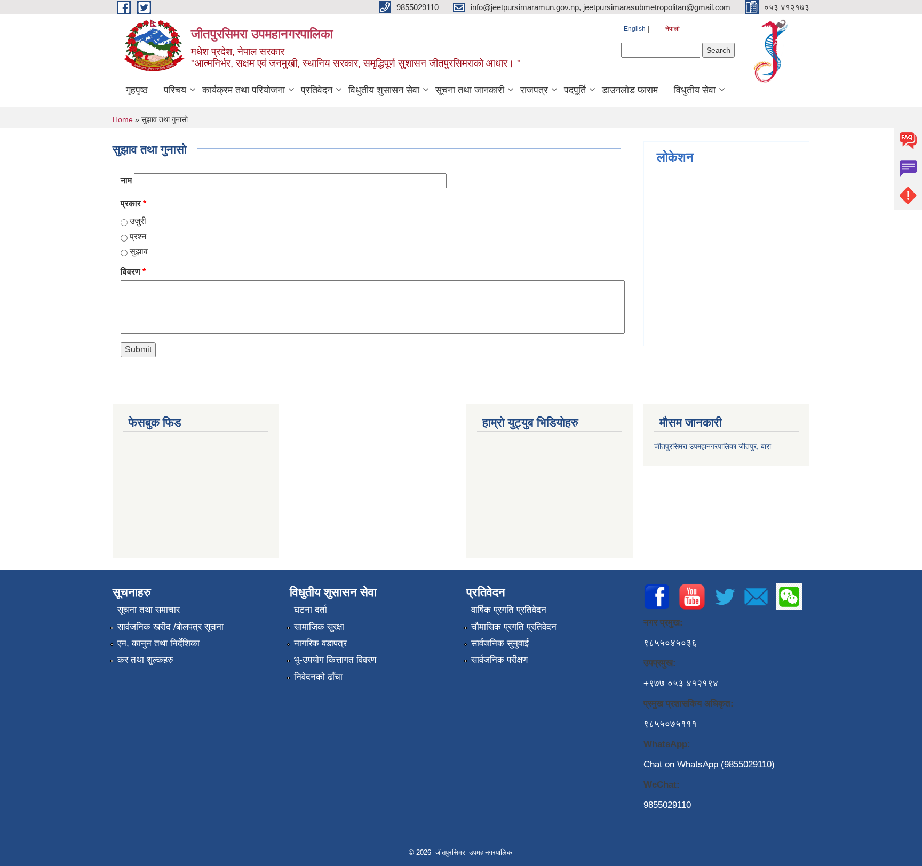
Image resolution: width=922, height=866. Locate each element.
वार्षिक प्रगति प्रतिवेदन (508, 610)
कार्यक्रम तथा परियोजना (243, 90)
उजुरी (138, 221)
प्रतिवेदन (316, 90)
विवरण (133, 271)
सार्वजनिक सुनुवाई (500, 643)
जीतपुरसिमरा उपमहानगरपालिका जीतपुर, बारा (712, 446)
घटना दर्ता (310, 610)
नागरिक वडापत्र (320, 643)
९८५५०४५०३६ (670, 643)
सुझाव (139, 251)
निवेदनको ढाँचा (318, 677)
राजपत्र (534, 90)
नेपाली (672, 29)
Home (123, 119)
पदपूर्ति (575, 90)
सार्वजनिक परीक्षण (499, 660)
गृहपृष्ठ (137, 90)
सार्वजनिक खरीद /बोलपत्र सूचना (170, 627)
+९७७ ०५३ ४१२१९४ (680, 683)
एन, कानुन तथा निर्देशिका (158, 643)
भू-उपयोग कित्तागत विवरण (335, 660)
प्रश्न (138, 236)
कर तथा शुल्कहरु (145, 660)
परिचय (175, 90)
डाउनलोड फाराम (630, 90)
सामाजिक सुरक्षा (319, 627)
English (635, 29)
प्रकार (133, 203)
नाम (126, 180)
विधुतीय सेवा (695, 90)
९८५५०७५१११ (670, 724)
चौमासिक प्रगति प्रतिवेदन (514, 627)
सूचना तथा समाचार (148, 610)
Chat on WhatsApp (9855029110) (709, 764)
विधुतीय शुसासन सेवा (383, 90)
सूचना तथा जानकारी (469, 90)
